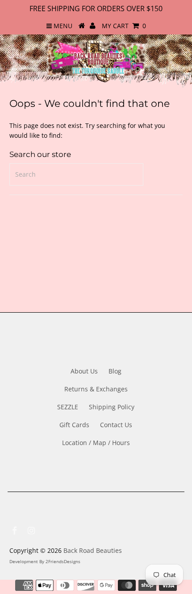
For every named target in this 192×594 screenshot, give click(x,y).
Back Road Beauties (92, 550)
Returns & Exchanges (96, 389)
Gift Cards (74, 424)
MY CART (124, 25)
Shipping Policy (111, 407)
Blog (115, 371)
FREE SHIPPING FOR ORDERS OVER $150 (96, 8)
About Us (84, 371)
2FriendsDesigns (63, 561)
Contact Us (116, 424)
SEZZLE (67, 407)
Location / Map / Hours (96, 442)
